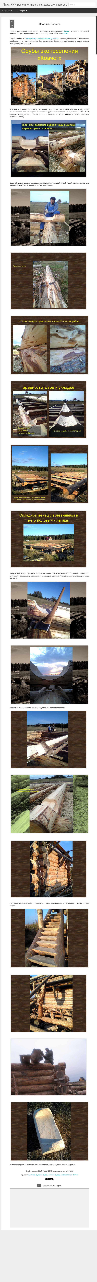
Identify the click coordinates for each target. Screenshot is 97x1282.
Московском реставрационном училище (41, 38)
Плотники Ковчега (49, 24)
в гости (65, 33)
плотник (31, 1174)
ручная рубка (54, 1174)
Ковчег (66, 31)
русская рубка (42, 1174)
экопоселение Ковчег (69, 1174)
